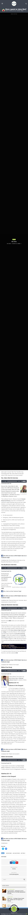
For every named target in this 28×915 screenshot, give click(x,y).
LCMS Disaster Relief (16, 853)
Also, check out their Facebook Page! (12, 591)
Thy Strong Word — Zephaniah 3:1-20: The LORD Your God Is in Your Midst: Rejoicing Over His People (16, 892)
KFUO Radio (9, 243)
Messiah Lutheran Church (16, 679)
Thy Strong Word (11, 889)
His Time (14, 239)
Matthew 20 (23, 853)
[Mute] (21, 481)
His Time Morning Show (14, 874)
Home (12, 13)
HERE (10, 620)
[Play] (3, 481)
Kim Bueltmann (9, 853)
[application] (14, 481)
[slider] (24, 481)
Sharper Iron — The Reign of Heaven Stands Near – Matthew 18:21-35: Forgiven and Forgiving (15, 899)
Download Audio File (6, 483)
